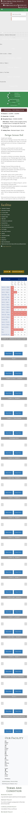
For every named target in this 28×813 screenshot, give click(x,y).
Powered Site (14, 438)
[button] (1, 32)
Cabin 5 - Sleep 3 (14, 657)
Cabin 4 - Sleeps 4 (14, 498)
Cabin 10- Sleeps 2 (14, 458)
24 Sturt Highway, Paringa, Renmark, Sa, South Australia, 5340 (12, 2)
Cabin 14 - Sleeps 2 (14, 538)
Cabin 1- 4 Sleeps (14, 617)
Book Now (8, 353)
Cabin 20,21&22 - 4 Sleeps (14, 379)
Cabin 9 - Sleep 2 (14, 577)
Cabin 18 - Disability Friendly (14, 677)
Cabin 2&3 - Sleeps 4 (14, 478)
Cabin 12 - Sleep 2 (14, 518)
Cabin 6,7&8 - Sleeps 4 (14, 597)
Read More (18, 353)
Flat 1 (14, 359)
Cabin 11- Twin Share (14, 418)
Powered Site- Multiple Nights (14, 716)
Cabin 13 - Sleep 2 (14, 557)
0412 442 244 (23, 7)
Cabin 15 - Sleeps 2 (14, 398)
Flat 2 (14, 697)
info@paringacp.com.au (11, 5)
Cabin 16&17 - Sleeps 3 (14, 637)
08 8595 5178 (22, 5)
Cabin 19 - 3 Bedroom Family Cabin (14, 339)
